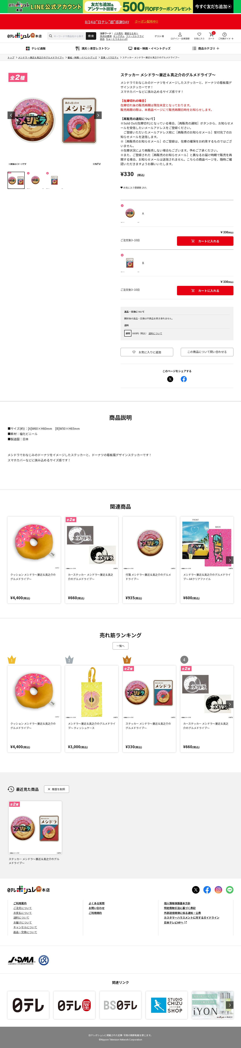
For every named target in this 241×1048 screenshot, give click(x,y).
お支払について (22, 913)
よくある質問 (96, 903)
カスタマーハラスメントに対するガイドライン (191, 917)
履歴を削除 (58, 789)
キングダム (118, 36)
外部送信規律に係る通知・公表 (182, 913)
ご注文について (22, 908)
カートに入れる (208, 241)
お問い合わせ (96, 908)
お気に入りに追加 (150, 352)
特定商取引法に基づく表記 (180, 908)
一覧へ (120, 646)
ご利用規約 (95, 913)
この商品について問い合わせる (207, 352)
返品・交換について (25, 932)
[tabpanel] (55, 119)
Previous (11, 115)
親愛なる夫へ (131, 33)
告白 (102, 38)
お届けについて (22, 922)
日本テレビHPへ (173, 922)
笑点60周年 (106, 36)
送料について (155, 333)
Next (98, 115)
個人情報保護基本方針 (177, 903)
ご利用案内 (20, 903)
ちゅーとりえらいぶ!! (116, 38)
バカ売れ (118, 33)
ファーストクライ (135, 36)
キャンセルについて (25, 927)
